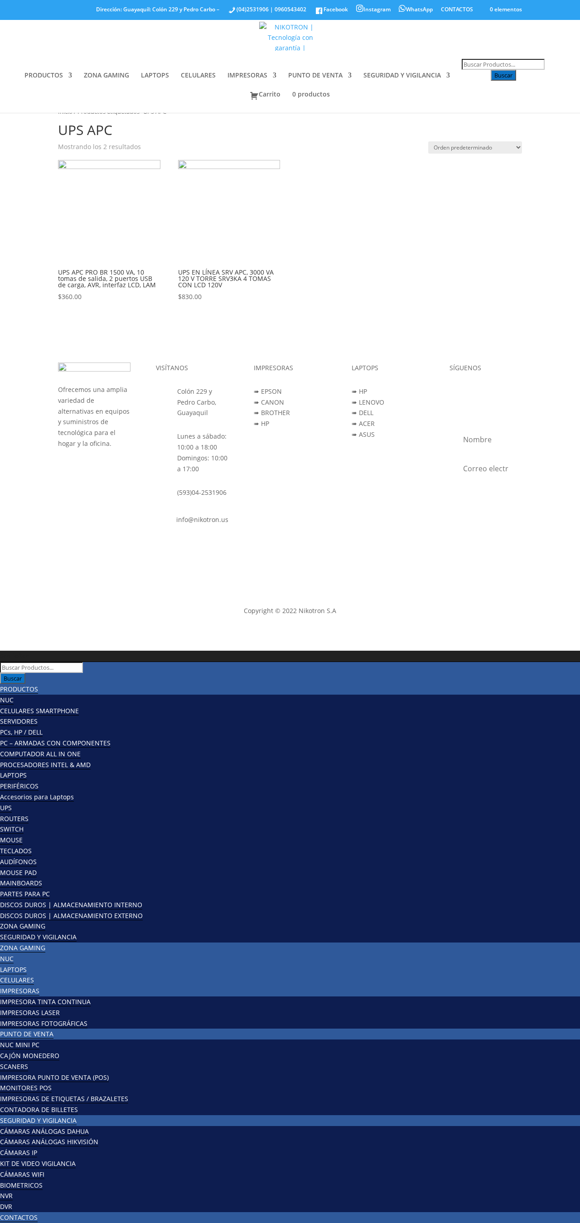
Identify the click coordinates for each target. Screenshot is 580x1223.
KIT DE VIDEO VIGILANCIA (38, 1163)
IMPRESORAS (247, 75)
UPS (6, 807)
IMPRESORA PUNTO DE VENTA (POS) (54, 1077)
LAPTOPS (155, 75)
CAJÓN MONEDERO (29, 1055)
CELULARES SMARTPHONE (39, 710)
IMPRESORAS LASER (30, 1012)
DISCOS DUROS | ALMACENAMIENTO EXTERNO (71, 915)
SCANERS (14, 1066)
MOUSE (11, 840)
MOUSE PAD (18, 872)
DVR (6, 1206)
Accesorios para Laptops (37, 797)
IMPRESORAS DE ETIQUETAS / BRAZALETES (64, 1098)
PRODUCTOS (43, 75)
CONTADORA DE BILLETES (39, 1109)
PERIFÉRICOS (19, 786)
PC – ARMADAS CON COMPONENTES (55, 743)
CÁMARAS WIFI (22, 1174)
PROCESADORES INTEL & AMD (45, 764)
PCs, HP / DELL (21, 732)
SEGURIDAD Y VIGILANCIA (402, 75)
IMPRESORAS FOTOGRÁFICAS (43, 1023)
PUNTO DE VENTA (315, 75)
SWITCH (12, 829)
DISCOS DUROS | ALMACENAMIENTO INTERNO (71, 904)
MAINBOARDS (21, 883)
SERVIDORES (19, 721)
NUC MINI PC (19, 1044)
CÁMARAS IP (18, 1152)
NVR (6, 1195)
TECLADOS (16, 850)
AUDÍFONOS (18, 861)
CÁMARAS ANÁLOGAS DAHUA (44, 1131)
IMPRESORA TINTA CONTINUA (45, 1001)
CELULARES (198, 75)
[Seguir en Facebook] (457, 393)
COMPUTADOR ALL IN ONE (40, 753)
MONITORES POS (26, 1087)
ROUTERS (14, 818)
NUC (7, 700)
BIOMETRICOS (21, 1185)
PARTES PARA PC (25, 893)
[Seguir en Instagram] (475, 393)
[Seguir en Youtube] (493, 393)
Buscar (503, 75)
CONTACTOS (457, 10)
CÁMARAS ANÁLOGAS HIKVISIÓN (49, 1141)
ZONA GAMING (106, 75)
